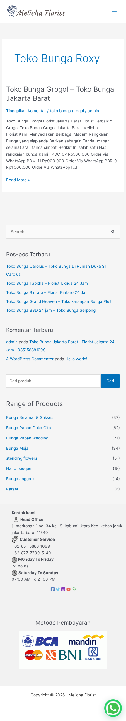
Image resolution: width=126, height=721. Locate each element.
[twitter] (57, 589)
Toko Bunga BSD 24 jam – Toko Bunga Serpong (51, 310)
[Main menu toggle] (114, 11)
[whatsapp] (73, 589)
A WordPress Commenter (30, 359)
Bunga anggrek (20, 478)
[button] (113, 708)
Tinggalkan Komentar (26, 110)
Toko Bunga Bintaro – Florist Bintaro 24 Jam (47, 292)
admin (12, 342)
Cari (110, 381)
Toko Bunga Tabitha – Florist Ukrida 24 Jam (47, 283)
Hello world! (76, 359)
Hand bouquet (19, 468)
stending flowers (21, 458)
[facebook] (52, 589)
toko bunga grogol (67, 110)
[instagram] (63, 589)
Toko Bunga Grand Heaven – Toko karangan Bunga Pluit (59, 301)
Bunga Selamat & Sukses (29, 417)
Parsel (12, 489)
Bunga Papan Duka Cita (28, 427)
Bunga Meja (17, 448)
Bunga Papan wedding (27, 438)
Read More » (18, 179)
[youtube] (68, 589)
